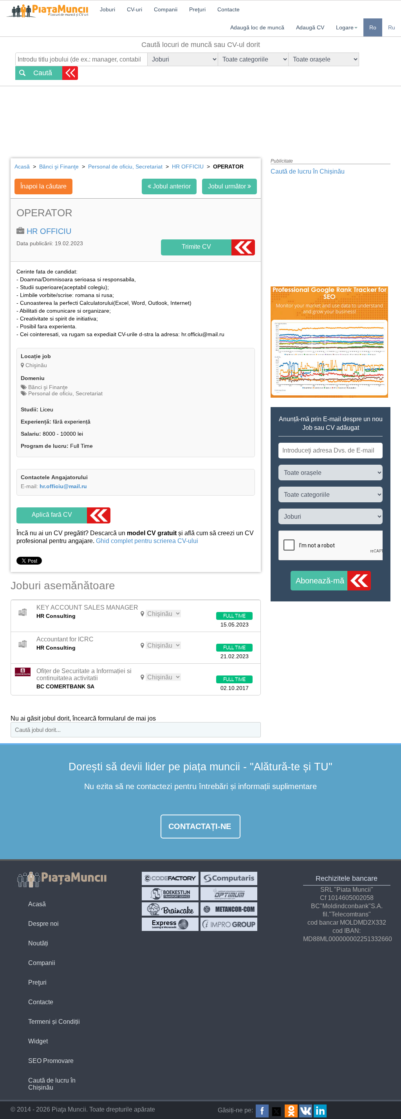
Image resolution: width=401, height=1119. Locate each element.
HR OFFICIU (49, 231)
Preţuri (37, 982)
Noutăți (38, 943)
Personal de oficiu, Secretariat (65, 393)
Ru (391, 27)
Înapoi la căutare (43, 186)
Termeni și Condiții (54, 1021)
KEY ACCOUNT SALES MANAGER (87, 607)
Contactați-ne (199, 826)
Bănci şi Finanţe (47, 387)
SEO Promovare (51, 1060)
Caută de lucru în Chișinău (308, 171)
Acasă (37, 904)
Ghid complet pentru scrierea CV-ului (146, 541)
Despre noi (43, 923)
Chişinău (36, 365)
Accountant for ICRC (65, 639)
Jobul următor (227, 186)
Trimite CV (196, 246)
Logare (345, 27)
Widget (38, 1041)
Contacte (40, 1002)
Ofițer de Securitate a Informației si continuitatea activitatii (84, 674)
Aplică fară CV (52, 514)
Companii (41, 963)
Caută (42, 73)
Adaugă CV (310, 27)
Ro (372, 27)
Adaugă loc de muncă (257, 27)
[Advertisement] (200, 115)
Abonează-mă (320, 580)
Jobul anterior (171, 186)
